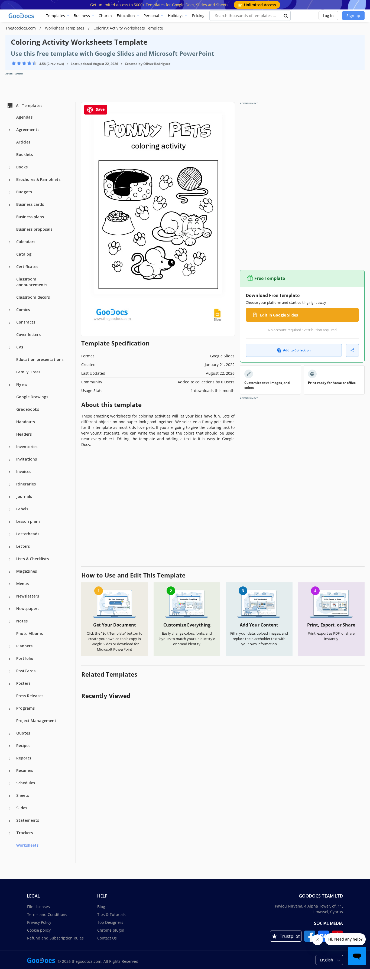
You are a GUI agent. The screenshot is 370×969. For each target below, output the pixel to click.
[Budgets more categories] (9, 192)
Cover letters (28, 334)
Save (100, 109)
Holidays (175, 15)
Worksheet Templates (65, 28)
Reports (23, 758)
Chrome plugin (110, 930)
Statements (27, 820)
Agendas (24, 117)
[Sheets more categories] (9, 796)
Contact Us (107, 938)
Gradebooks (27, 409)
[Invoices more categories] (9, 472)
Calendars (25, 241)
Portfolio (24, 658)
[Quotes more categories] (9, 734)
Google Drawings (32, 396)
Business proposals (34, 229)
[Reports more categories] (9, 759)
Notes (22, 621)
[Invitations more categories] (9, 460)
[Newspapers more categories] (9, 609)
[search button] (286, 15)
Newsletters (27, 596)
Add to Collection (297, 350)
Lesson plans (28, 521)
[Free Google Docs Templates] (21, 16)
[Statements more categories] (9, 821)
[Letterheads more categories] (9, 534)
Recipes (23, 745)
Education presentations (39, 359)
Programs (25, 708)
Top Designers (110, 922)
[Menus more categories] (9, 584)
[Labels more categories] (9, 509)
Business (82, 15)
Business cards (30, 204)
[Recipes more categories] (9, 746)
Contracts (25, 322)
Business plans (30, 216)
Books (22, 166)
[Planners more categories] (9, 646)
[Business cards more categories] (9, 205)
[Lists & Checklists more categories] (9, 559)
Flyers (21, 384)
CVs (19, 347)
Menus (22, 583)
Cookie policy (39, 930)
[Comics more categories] (9, 310)
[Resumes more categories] (9, 771)
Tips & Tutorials (111, 914)
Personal (151, 15)
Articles (23, 142)
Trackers (24, 832)
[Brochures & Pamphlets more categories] (9, 180)
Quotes (23, 733)
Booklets (24, 154)
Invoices (23, 471)
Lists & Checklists (32, 558)
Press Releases (29, 695)
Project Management (36, 720)
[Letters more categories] (9, 547)
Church (105, 15)
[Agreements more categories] (9, 130)
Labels (22, 508)
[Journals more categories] (9, 497)
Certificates (27, 266)
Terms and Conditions (47, 914)
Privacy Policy (39, 922)
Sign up (353, 15)
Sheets (22, 795)
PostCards (25, 670)
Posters (23, 683)
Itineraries (26, 484)
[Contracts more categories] (9, 323)
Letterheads (27, 533)
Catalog (23, 254)
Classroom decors (33, 297)
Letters (23, 546)
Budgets (24, 191)
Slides (21, 807)
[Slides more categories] (9, 808)
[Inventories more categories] (9, 447)
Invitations (26, 459)
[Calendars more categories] (9, 242)
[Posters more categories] (9, 684)
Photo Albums (29, 633)
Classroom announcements (31, 281)
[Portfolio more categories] (9, 659)
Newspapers (27, 608)
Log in (328, 15)
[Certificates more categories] (9, 267)
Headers (24, 434)
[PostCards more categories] (9, 671)
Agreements (27, 129)
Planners (24, 645)
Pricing (198, 15)
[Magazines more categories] (9, 572)
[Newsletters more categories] (9, 597)
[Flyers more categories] (9, 385)
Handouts (25, 421)
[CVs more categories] (9, 348)
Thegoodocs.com (21, 28)
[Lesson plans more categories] (9, 522)
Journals (24, 496)
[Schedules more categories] (9, 783)
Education (126, 15)
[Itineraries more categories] (9, 485)
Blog (101, 906)
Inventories (26, 446)
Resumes (24, 770)
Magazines (26, 571)
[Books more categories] (9, 168)
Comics (23, 309)
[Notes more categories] (9, 622)
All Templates (29, 105)
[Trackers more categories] (9, 833)
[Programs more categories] (9, 709)
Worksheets (27, 845)
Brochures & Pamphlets (38, 179)
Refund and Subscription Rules (55, 938)
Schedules (25, 782)
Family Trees (28, 371)
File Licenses (38, 906)
